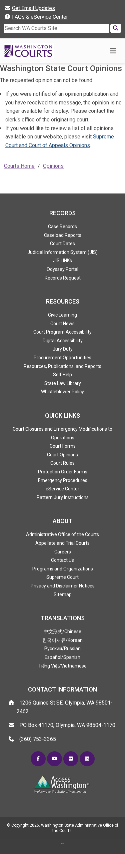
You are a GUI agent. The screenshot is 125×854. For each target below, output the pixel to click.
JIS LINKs (62, 260)
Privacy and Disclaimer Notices (63, 585)
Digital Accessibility (63, 340)
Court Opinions (62, 454)
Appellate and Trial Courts (62, 543)
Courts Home (19, 166)
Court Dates (62, 243)
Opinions (53, 166)
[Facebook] (38, 758)
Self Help (62, 374)
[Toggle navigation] (113, 51)
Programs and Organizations (62, 568)
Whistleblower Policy (62, 391)
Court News (62, 323)
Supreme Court (62, 577)
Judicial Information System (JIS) (62, 252)
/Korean (62, 640)
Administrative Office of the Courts (62, 534)
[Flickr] (70, 758)
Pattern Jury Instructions (63, 497)
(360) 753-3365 (37, 739)
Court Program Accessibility (62, 332)
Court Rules (62, 463)
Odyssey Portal (62, 269)
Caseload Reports (62, 235)
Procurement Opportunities (62, 357)
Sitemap (63, 594)
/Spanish (62, 657)
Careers (62, 551)
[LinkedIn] (87, 758)
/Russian (62, 648)
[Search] (115, 28)
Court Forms (63, 446)
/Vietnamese (62, 666)
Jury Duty (63, 349)
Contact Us (62, 560)
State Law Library (62, 383)
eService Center (62, 488)
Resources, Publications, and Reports (62, 366)
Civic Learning (62, 315)
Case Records (62, 226)
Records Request (63, 278)
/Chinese (62, 631)
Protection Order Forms (62, 471)
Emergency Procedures (62, 480)
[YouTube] (54, 758)
